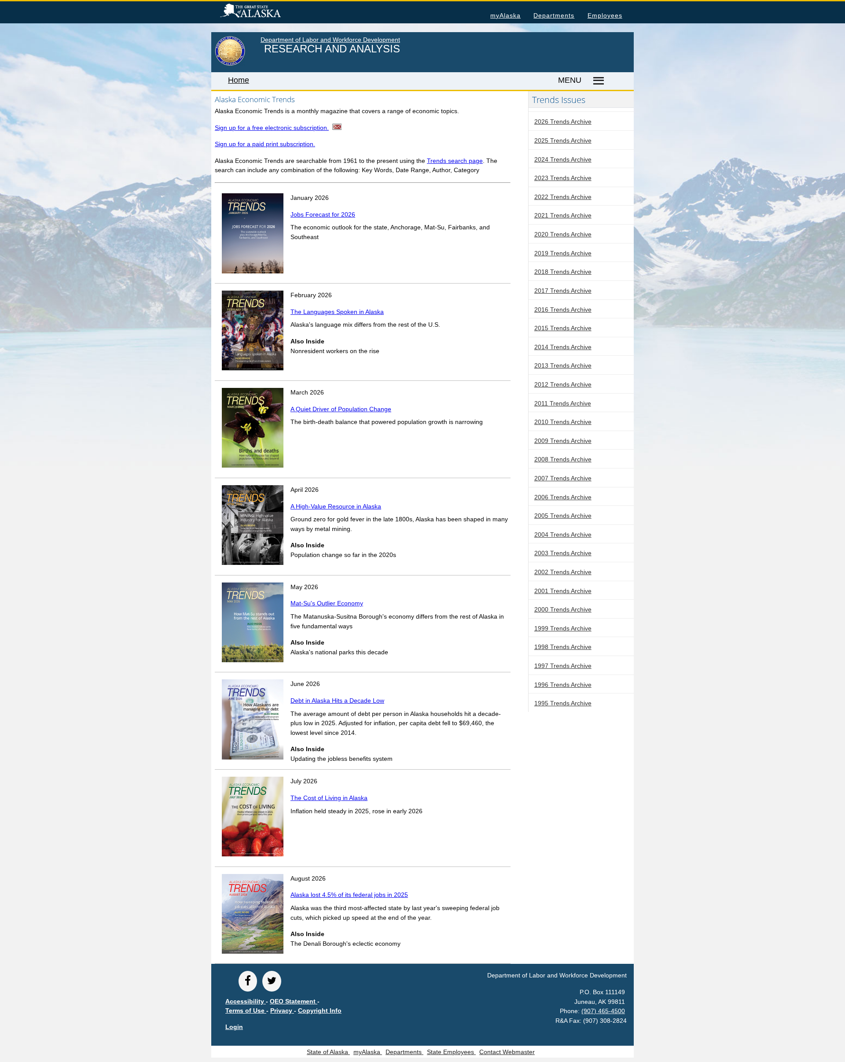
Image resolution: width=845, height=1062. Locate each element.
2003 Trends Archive (563, 553)
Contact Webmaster (507, 1051)
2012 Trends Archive (563, 384)
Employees (605, 15)
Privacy (282, 1010)
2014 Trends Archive (563, 346)
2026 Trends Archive (563, 121)
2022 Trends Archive (563, 196)
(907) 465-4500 (603, 1010)
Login (234, 1026)
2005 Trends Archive (563, 515)
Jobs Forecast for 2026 (322, 214)
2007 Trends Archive (563, 478)
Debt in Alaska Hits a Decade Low (337, 700)
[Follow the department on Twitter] (271, 981)
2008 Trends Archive (563, 459)
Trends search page (455, 160)
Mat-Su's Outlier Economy (326, 603)
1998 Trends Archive (563, 646)
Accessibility (245, 1001)
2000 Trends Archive (563, 609)
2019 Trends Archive (563, 253)
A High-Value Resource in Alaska (335, 506)
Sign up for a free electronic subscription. (272, 127)
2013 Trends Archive (563, 365)
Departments (553, 15)
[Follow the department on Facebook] (248, 981)
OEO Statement (293, 1001)
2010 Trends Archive (563, 421)
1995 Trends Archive (563, 703)
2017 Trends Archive (563, 290)
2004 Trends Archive (563, 534)
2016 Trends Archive (563, 309)
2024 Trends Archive (563, 159)
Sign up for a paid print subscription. (265, 144)
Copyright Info (320, 1010)
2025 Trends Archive (563, 140)
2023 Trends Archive (563, 177)
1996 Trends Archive (563, 684)
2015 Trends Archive (563, 328)
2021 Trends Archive (563, 215)
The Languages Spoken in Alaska (337, 311)
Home (238, 80)
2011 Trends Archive (562, 403)
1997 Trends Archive (563, 665)
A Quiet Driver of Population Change (340, 409)
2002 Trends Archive (563, 571)
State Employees (451, 1051)
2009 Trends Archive (563, 440)
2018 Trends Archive (563, 271)
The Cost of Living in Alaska (328, 797)
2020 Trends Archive (563, 234)
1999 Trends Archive (563, 628)
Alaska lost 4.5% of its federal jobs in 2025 (349, 894)
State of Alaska (264, 12)
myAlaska (505, 15)
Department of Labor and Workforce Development (330, 39)
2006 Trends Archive (563, 497)
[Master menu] (597, 81)
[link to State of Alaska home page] (230, 63)
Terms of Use (245, 1010)
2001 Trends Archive (563, 590)
